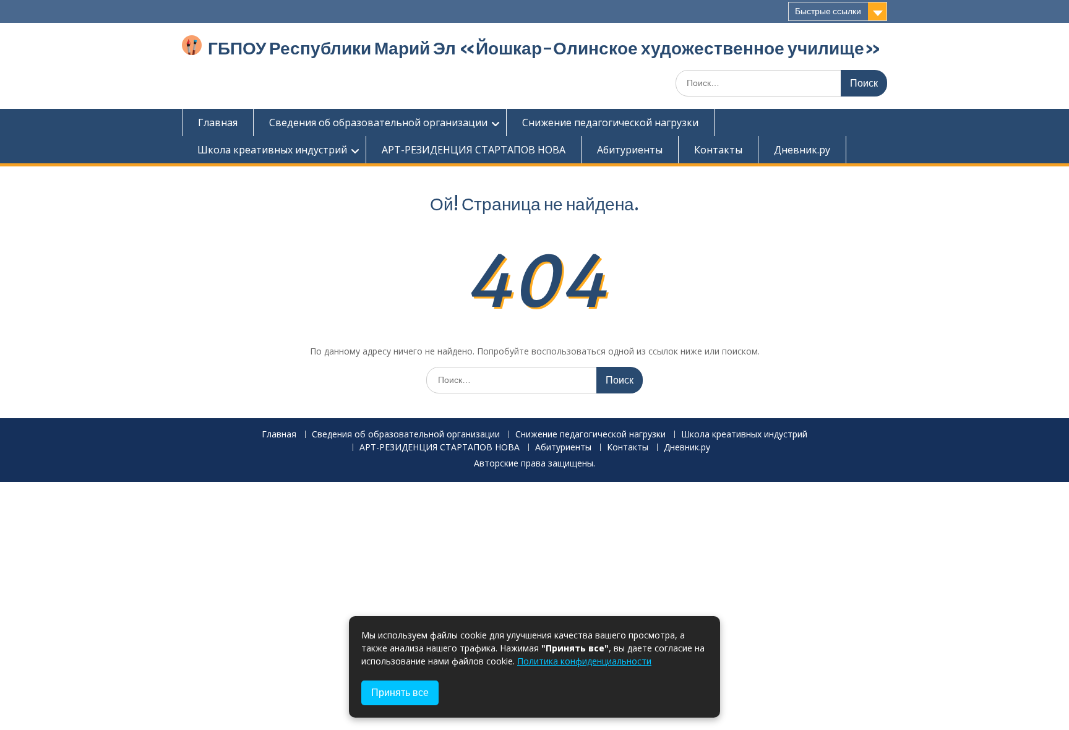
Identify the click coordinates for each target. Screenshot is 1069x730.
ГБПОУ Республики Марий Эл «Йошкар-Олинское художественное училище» (544, 48)
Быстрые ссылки (828, 11)
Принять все (400, 692)
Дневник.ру (802, 150)
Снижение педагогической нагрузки (610, 122)
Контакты (718, 150)
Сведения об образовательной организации (378, 122)
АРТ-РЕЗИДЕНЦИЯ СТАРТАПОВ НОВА (473, 150)
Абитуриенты (630, 150)
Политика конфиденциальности (584, 661)
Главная (218, 122)
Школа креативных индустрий (272, 150)
